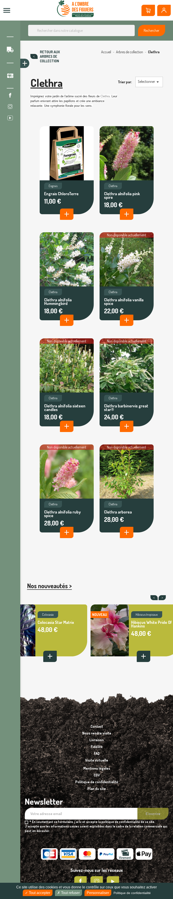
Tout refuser (70, 893)
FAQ (97, 753)
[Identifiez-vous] (164, 10)
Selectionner (149, 82)
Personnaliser (98, 893)
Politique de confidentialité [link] (132, 893)
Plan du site (96, 788)
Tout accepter (39, 893)
